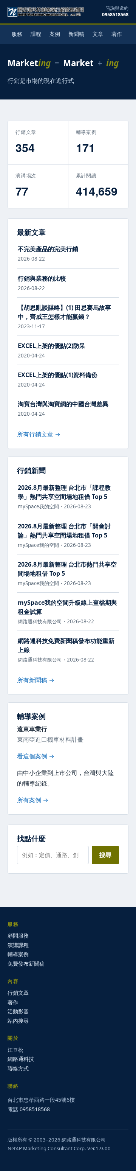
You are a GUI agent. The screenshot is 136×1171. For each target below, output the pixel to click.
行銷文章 (18, 992)
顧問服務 (18, 935)
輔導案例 (18, 954)
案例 (54, 33)
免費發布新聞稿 (26, 963)
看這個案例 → (35, 756)
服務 (17, 33)
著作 (116, 33)
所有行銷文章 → (38, 434)
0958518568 (115, 14)
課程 (36, 33)
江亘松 (15, 1049)
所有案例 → (32, 800)
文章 (98, 33)
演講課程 (18, 945)
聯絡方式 (18, 1068)
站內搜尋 (18, 1020)
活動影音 (18, 1011)
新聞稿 (76, 33)
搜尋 (105, 855)
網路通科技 (21, 1058)
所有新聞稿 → (35, 680)
